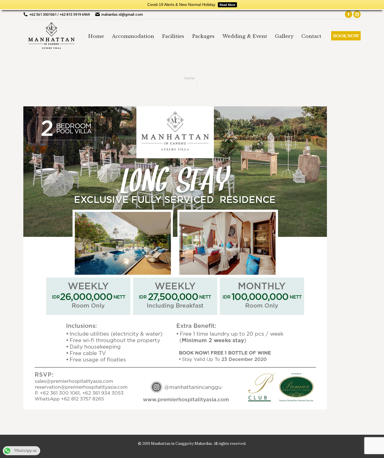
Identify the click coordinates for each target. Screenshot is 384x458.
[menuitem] (96, 36)
